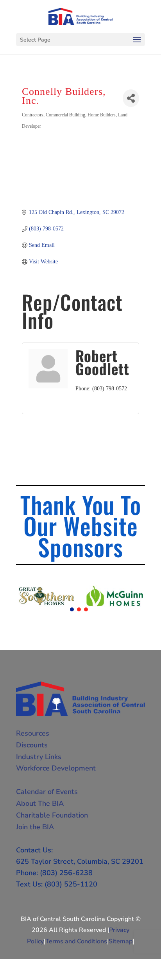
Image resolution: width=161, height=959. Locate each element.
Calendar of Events (47, 791)
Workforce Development (56, 768)
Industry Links (38, 756)
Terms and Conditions (76, 941)
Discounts (32, 745)
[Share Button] (131, 98)
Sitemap (120, 941)
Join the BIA (35, 827)
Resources (32, 733)
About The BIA (40, 803)
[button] (72, 609)
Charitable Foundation (52, 815)
